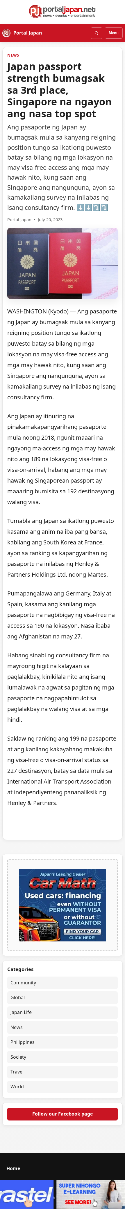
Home (13, 1168)
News (13, 55)
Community (23, 982)
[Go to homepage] (62, 11)
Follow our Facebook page (62, 1114)
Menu (114, 33)
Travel (17, 1072)
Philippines (22, 1042)
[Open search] (96, 33)
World (17, 1086)
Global (17, 997)
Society (18, 1057)
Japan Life (21, 1012)
